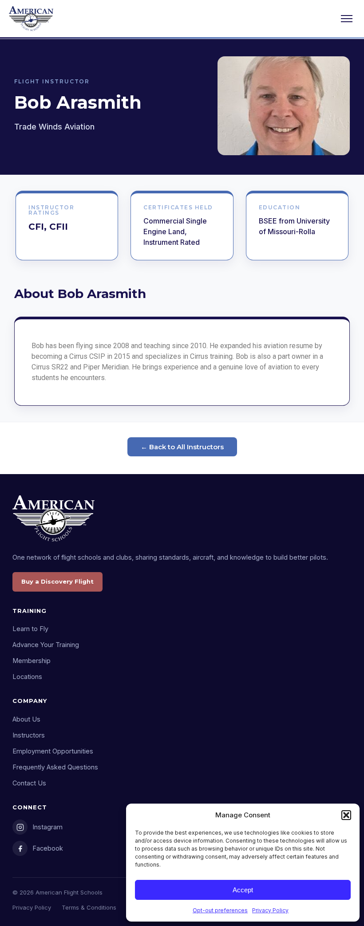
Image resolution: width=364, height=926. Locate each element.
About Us (26, 719)
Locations (27, 676)
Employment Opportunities (52, 751)
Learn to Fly (30, 628)
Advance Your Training (45, 644)
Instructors (28, 735)
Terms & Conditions (89, 907)
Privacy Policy (270, 910)
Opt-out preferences (220, 910)
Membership (31, 660)
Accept (243, 890)
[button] (346, 815)
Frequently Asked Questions (55, 767)
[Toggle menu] (346, 18)
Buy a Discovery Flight (57, 581)
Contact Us (29, 783)
